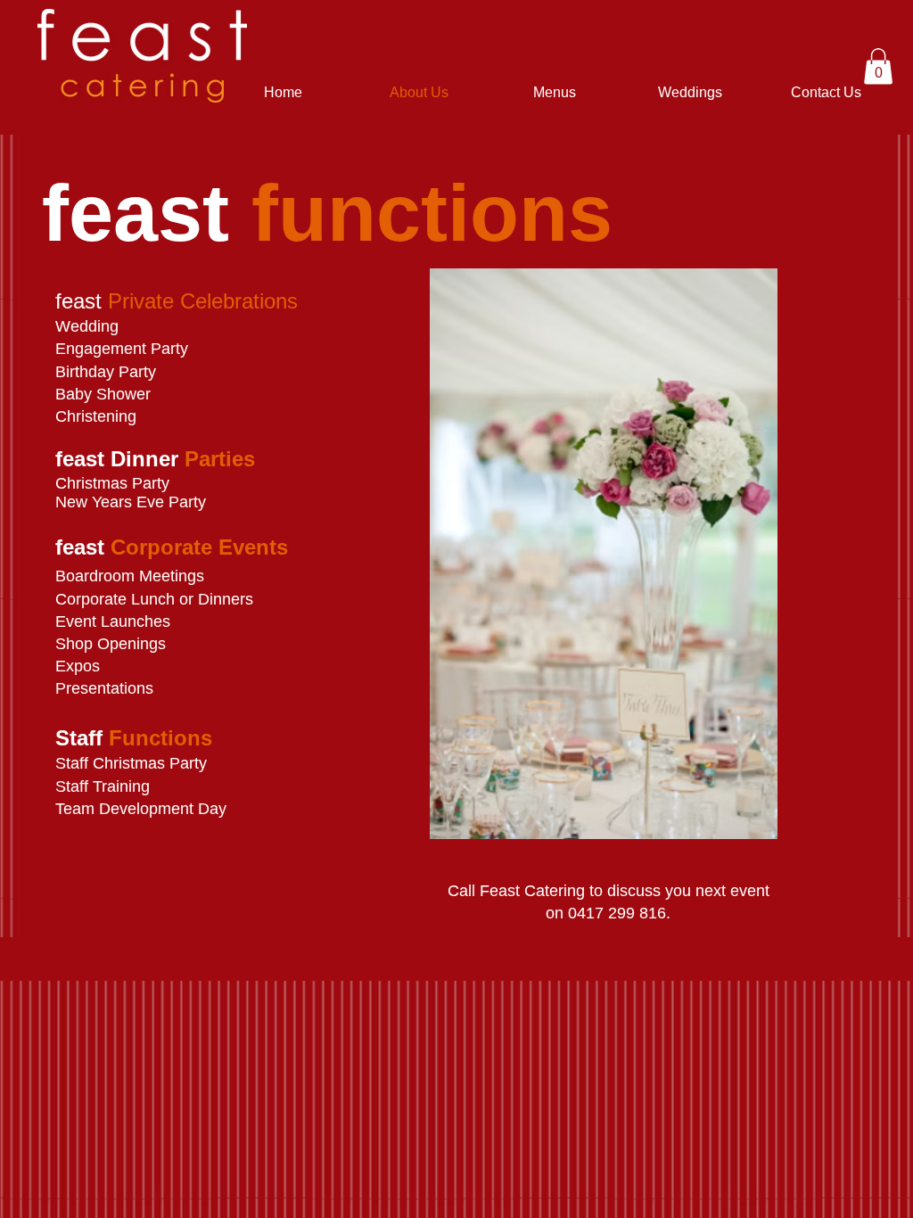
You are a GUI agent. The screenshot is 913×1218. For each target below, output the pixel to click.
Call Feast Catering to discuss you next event (608, 891)
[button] (878, 66)
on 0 (561, 913)
